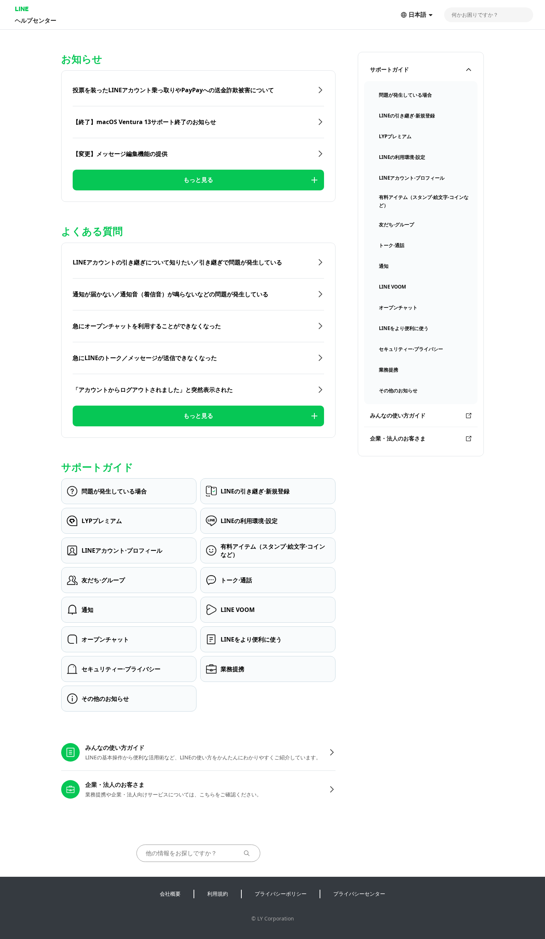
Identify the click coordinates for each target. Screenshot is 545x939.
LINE (22, 9)
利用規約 (217, 893)
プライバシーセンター (359, 893)
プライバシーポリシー (281, 893)
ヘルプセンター (35, 20)
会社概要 (170, 893)
